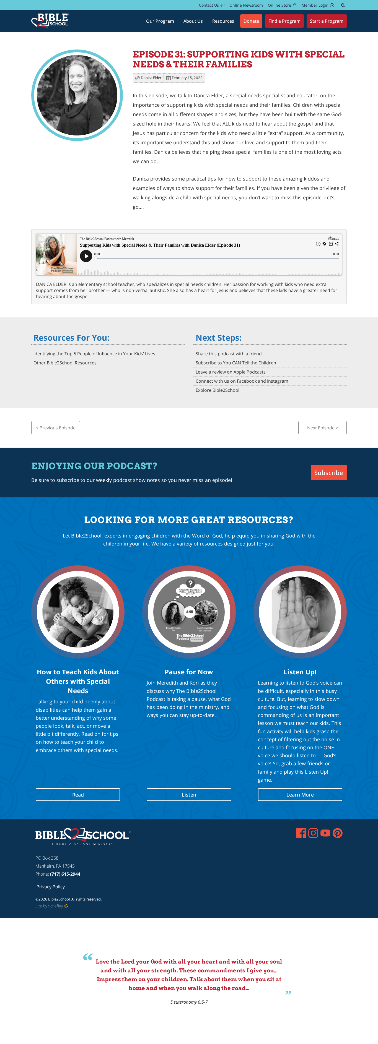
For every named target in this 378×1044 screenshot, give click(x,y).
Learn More (300, 794)
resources (211, 543)
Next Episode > (322, 428)
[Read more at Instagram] (313, 833)
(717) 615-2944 (65, 874)
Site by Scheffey (49, 906)
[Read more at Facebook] (301, 833)
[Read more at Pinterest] (338, 833)
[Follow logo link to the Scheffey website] (66, 906)
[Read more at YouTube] (325, 833)
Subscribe (328, 472)
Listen (189, 794)
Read (78, 794)
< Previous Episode (56, 428)
